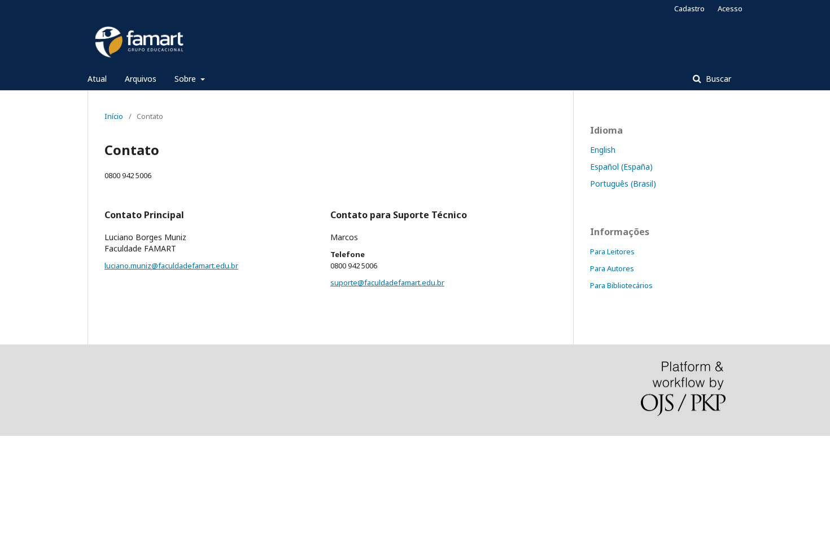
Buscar (717, 78)
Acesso (730, 8)
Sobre (186, 78)
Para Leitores (612, 251)
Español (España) (621, 166)
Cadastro (689, 8)
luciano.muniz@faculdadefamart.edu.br (171, 265)
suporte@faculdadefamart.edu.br (387, 282)
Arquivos (140, 78)
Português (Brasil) (623, 183)
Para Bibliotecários (621, 285)
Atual (97, 78)
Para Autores (612, 268)
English (602, 149)
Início (113, 116)
